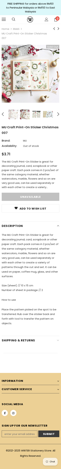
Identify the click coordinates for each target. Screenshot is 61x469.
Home (5, 29)
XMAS (16, 29)
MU (25, 140)
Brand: (6, 140)
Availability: (9, 146)
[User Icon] (46, 19)
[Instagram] (13, 413)
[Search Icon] (13, 19)
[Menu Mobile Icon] (4, 19)
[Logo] (30, 19)
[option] (30, 74)
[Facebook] (5, 413)
